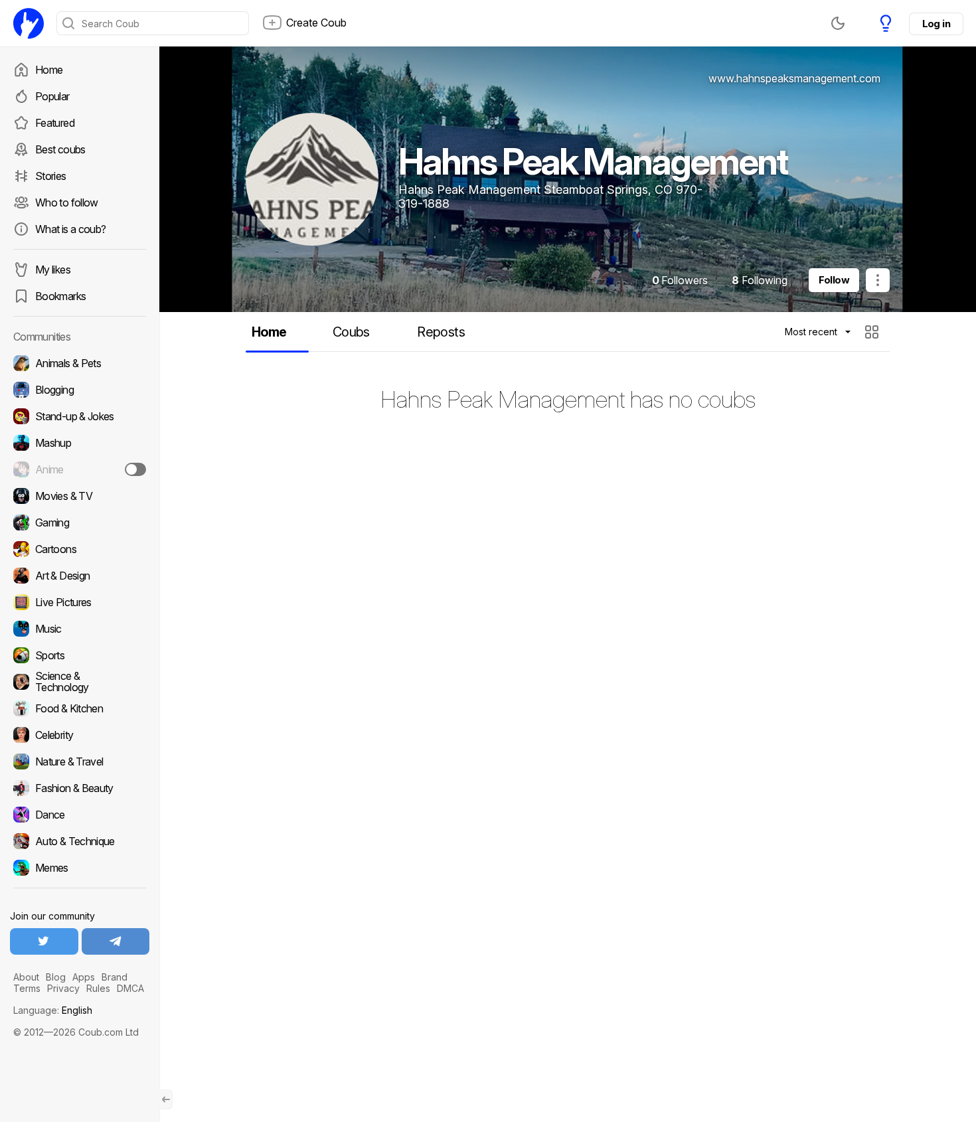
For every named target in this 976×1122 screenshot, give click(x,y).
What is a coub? (70, 229)
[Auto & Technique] (79, 841)
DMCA (130, 988)
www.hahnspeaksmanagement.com (794, 78)
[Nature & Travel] (79, 761)
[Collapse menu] (166, 1099)
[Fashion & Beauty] (79, 788)
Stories (50, 176)
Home (48, 69)
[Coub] (28, 23)
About (26, 977)
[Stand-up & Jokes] (79, 416)
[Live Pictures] (79, 602)
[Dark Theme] (838, 23)
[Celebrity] (79, 735)
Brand (114, 977)
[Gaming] (79, 522)
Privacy (63, 988)
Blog (56, 977)
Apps (83, 977)
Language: (52, 1010)
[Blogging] (79, 389)
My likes (52, 269)
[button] (873, 332)
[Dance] (79, 814)
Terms (27, 988)
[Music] (79, 628)
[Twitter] (44, 941)
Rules (98, 988)
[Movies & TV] (79, 496)
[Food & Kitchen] (79, 708)
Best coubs (60, 149)
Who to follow (66, 202)
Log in (936, 23)
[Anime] (79, 469)
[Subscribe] (135, 469)
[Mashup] (79, 443)
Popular (52, 96)
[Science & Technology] (79, 682)
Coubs (351, 332)
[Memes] (79, 867)
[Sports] (79, 655)
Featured (54, 122)
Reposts (441, 332)
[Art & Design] (79, 575)
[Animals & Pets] (79, 363)
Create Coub (316, 22)
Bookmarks (60, 296)
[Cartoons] (79, 549)
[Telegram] (116, 941)
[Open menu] (878, 280)
